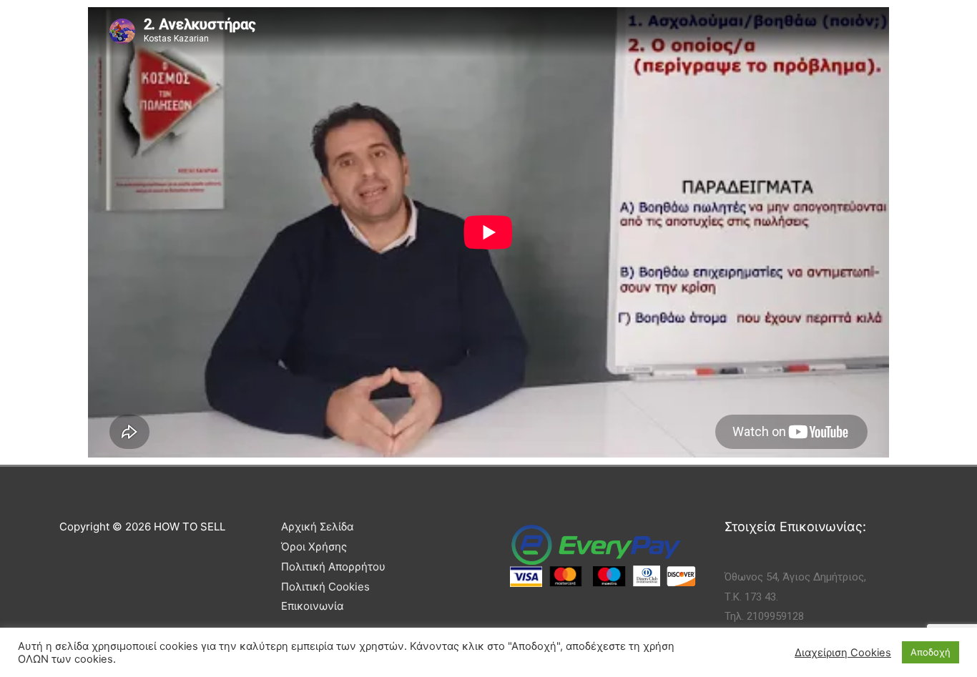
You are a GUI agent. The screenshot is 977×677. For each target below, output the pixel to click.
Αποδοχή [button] (930, 652)
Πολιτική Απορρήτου (333, 566)
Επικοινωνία (312, 606)
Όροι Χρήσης (314, 546)
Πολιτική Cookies (325, 586)
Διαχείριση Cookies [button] (843, 652)
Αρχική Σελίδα (317, 526)
